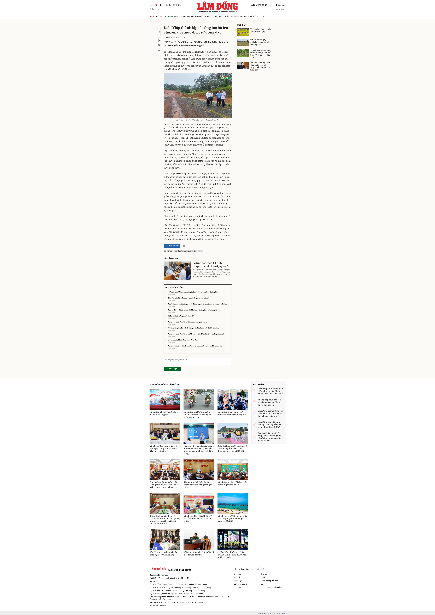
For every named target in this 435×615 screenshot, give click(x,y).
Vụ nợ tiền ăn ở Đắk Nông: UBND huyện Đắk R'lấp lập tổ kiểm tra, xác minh (196, 334)
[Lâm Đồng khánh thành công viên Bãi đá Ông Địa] (165, 399)
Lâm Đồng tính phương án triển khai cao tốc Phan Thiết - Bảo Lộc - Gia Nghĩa (270, 391)
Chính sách (235, 16)
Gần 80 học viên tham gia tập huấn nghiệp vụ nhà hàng (163, 553)
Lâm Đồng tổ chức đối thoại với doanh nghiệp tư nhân (232, 483)
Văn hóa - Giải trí (218, 16)
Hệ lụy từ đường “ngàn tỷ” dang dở (181, 316)
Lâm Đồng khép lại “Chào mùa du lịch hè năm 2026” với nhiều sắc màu (232, 554)
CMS (267, 613)
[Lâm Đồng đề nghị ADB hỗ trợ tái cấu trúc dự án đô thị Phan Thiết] (199, 503)
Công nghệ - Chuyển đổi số (249, 16)
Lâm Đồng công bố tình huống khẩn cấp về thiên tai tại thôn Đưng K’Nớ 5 (270, 424)
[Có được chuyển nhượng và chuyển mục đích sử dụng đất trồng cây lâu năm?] (243, 53)
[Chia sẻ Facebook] (159, 40)
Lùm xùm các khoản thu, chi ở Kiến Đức (183, 340)
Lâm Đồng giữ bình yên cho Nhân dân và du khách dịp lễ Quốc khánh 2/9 (197, 414)
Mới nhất (156, 16)
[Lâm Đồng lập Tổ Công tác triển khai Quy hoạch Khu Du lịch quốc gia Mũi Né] (233, 503)
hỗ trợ (200, 251)
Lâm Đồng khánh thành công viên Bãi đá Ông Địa (164, 413)
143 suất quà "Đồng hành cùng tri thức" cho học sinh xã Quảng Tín (193, 292)
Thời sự (170, 16)
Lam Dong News (280, 9)
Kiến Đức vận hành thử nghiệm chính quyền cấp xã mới (188, 298)
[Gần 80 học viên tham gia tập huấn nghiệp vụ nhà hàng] (165, 539)
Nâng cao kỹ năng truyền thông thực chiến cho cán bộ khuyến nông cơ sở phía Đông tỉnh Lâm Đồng (199, 450)
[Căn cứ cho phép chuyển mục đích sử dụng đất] (243, 32)
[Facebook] (263, 569)
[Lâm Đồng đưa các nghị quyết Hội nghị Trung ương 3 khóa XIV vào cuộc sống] (165, 433)
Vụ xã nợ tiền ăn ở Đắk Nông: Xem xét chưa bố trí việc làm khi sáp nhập (195, 346)
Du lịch (227, 16)
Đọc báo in (155, 9)
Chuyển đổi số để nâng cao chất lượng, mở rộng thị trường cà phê (192, 310)
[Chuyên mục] (151, 5)
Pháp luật (190, 16)
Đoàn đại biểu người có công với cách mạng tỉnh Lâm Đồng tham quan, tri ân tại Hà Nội (232, 448)
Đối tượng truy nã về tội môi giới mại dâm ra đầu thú (199, 553)
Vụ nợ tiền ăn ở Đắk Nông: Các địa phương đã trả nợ (187, 322)
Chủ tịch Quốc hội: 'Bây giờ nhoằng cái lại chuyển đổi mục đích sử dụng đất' (260, 66)
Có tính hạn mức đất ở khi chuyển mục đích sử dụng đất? (210, 265)
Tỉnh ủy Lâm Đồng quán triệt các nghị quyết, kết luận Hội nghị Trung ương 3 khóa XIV (163, 484)
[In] (184, 246)
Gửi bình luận (172, 369)
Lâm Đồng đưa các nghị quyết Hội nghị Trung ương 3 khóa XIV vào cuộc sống (163, 448)
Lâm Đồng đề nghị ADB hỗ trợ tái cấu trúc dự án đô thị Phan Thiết (198, 518)
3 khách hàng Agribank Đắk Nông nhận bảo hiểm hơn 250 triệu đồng (193, 328)
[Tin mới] (156, 5)
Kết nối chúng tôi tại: (241, 569)
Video (262, 16)
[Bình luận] (159, 45)
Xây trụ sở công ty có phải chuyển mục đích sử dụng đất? (259, 42)
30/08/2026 (173, 5)
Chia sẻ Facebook (173, 246)
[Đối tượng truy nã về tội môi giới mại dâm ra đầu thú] (199, 539)
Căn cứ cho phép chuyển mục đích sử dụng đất (260, 30)
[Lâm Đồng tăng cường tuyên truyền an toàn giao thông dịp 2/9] (233, 399)
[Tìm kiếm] (160, 5)
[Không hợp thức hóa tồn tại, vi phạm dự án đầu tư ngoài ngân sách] (199, 469)
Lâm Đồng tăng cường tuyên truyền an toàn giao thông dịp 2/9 (232, 414)
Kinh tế (176, 16)
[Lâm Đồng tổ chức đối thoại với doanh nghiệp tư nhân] (233, 469)
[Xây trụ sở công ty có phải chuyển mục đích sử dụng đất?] (243, 42)
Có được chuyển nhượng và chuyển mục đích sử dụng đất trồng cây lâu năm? (260, 54)
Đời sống (183, 16)
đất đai (170, 251)
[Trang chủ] (151, 16)
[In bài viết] (159, 50)
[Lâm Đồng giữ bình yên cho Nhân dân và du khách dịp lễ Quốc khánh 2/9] (199, 399)
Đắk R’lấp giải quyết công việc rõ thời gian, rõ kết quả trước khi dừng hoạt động (197, 304)
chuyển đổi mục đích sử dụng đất (185, 251)
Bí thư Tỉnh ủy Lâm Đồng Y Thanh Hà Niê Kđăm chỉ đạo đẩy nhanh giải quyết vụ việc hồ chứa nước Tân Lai (165, 520)
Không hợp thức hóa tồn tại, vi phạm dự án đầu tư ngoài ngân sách (198, 484)
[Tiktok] (253, 569)
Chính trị (163, 16)
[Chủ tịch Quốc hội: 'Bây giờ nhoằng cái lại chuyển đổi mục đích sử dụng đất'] (243, 65)
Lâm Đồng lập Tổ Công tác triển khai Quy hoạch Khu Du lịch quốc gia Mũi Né (233, 518)
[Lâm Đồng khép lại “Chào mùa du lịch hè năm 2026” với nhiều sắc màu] (233, 539)
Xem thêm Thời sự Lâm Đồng (164, 384)
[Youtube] (258, 569)
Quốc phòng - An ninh (202, 16)
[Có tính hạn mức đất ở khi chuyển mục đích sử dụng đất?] (177, 271)
